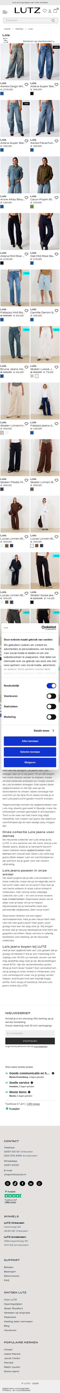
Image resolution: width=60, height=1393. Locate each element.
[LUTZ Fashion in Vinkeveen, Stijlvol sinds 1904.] (27, 10)
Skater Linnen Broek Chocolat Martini (42, 482)
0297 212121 (11, 1165)
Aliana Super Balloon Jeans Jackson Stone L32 (42, 86)
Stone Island (11, 1371)
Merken (20, 29)
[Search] (53, 21)
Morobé (8, 1362)
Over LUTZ (10, 1299)
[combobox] (30, 20)
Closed (8, 1349)
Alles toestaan (30, 741)
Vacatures (10, 1330)
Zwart (32, 93)
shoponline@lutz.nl (15, 1174)
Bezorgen (10, 1271)
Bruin (32, 489)
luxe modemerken (13, 899)
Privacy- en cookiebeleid (16, 1390)
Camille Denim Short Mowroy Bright (42, 312)
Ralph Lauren (12, 1367)
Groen (32, 206)
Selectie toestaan (30, 751)
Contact (11, 1141)
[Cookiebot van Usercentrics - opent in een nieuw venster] (42, 628)
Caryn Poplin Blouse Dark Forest (42, 199)
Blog (7, 1326)
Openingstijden (13, 1304)
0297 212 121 (12, 1151)
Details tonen (41, 730)
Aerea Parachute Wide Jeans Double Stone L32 (42, 143)
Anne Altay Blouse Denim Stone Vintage (12, 199)
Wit (36, 376)
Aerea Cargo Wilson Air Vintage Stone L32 (12, 86)
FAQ (6, 1280)
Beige (32, 376)
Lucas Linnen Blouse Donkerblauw (12, 595)
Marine (2, 489)
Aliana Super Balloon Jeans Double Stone (12, 143)
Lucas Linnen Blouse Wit (42, 539)
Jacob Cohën (12, 1358)
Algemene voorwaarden (16, 1388)
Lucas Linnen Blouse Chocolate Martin (12, 539)
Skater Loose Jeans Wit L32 (42, 369)
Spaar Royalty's (13, 1308)
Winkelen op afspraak (17, 1313)
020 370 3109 (13, 1155)
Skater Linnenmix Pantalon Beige (12, 426)
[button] (26, 85)
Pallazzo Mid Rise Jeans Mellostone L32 (12, 312)
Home (7, 29)
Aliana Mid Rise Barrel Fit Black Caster (12, 256)
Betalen (8, 1267)
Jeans (2, 93)
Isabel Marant (12, 1354)
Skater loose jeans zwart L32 (42, 595)
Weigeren (30, 762)
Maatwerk (10, 1317)
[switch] (51, 696)
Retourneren (11, 1276)
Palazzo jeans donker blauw (42, 426)
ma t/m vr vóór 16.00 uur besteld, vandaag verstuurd (30, 4)
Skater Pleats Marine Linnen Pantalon (12, 482)
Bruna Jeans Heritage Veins (12, 369)
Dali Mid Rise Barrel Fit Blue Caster (42, 256)
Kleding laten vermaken (18, 1321)
